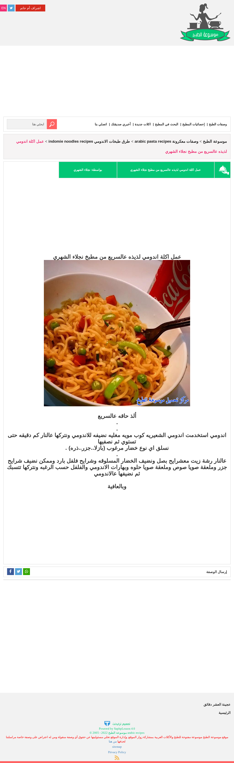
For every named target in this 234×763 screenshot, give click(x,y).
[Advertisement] (117, 82)
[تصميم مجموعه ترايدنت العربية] (117, 723)
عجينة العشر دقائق (217, 704)
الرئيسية (225, 713)
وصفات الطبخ (218, 124)
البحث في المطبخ (166, 124)
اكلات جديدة (143, 124)
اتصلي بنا (101, 124)
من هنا (113, 741)
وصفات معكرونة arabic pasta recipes (166, 141)
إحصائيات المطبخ (193, 124)
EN (3, 8)
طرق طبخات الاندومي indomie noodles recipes (89, 141)
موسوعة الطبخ (215, 141)
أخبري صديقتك (121, 124)
